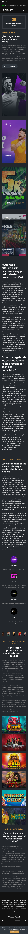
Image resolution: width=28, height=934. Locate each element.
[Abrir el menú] (19, 10)
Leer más (8, 109)
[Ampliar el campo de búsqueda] (23, 10)
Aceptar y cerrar (14, 931)
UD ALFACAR (7, 10)
